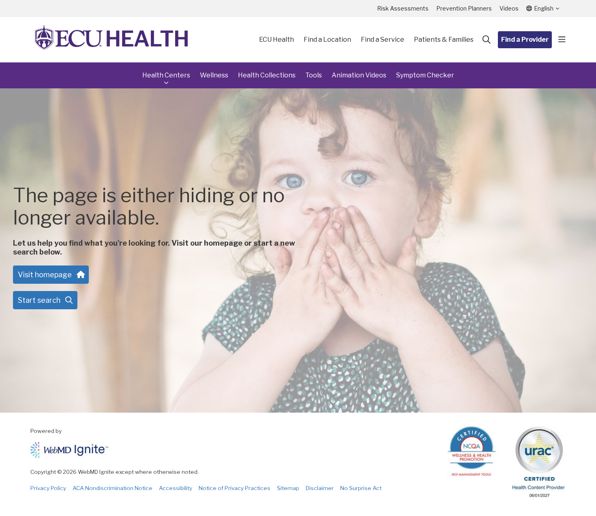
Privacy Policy (48, 488)
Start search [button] (39, 300)
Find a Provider (525, 39)
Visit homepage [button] (45, 274)
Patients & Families (444, 39)
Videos (509, 8)
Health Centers (166, 75)
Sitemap (288, 488)
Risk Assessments (403, 8)
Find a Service (382, 39)
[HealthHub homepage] (111, 40)
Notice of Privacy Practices (234, 488)
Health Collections (267, 75)
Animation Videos (359, 75)
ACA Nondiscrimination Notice (112, 488)
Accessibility (175, 488)
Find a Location (327, 39)
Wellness (214, 75)
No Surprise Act (361, 488)
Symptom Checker (425, 75)
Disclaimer (320, 488)
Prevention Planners (464, 8)
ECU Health (276, 39)
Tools (313, 75)
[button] (562, 40)
